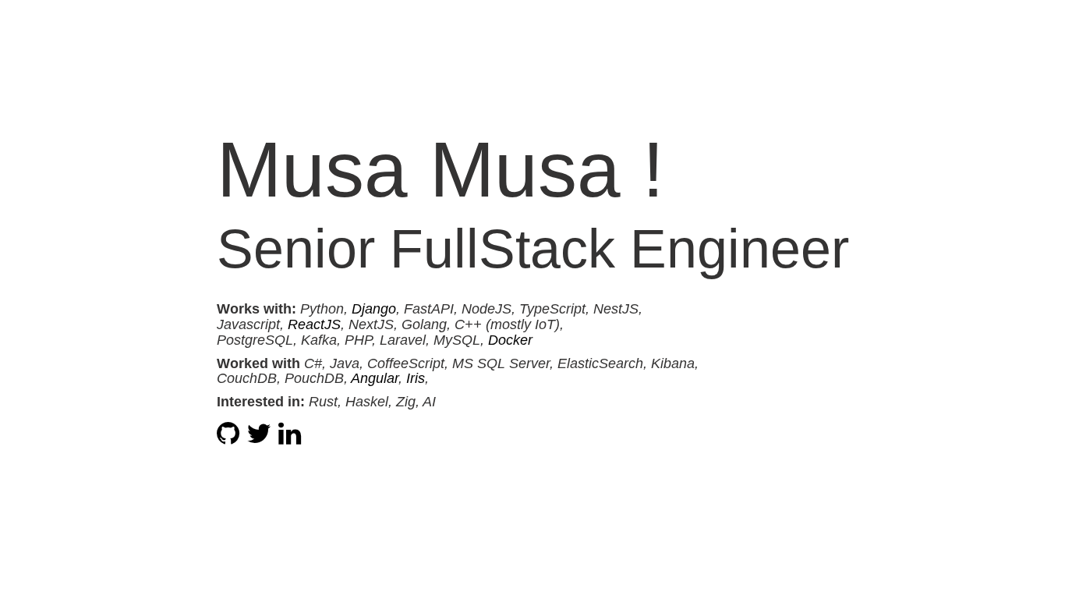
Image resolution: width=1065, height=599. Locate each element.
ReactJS (314, 324)
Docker (510, 340)
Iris (415, 378)
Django (374, 309)
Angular (374, 378)
